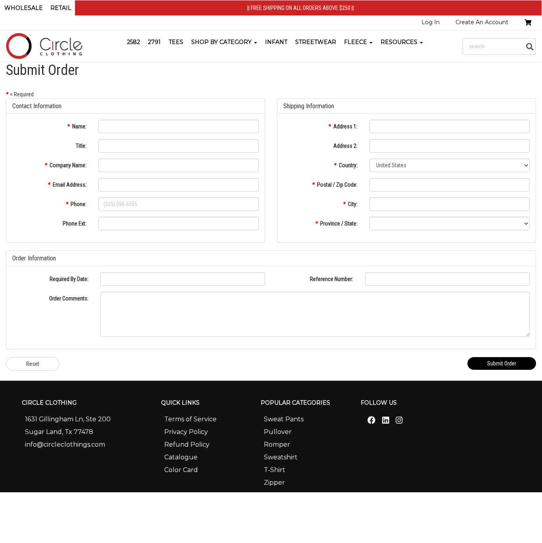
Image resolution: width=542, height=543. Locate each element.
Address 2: (345, 146)
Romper (277, 444)
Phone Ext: (74, 223)
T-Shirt (274, 470)
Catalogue (181, 457)
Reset (32, 364)
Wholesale (23, 7)
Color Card (181, 470)
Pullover (278, 432)
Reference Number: (331, 279)
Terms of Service (190, 419)
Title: (81, 146)
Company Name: (68, 165)
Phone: (78, 204)
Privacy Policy (186, 432)
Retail (60, 7)
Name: (79, 126)
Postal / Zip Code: (337, 185)
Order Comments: (68, 298)
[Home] (45, 46)
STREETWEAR (315, 42)
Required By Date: (69, 279)
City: (352, 204)
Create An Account (482, 22)
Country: (348, 165)
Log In (430, 22)
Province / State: (338, 223)
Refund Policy (186, 444)
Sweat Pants (284, 419)
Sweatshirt (281, 457)
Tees (176, 42)
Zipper (274, 482)
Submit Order (501, 363)
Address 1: (345, 126)
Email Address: (69, 185)
